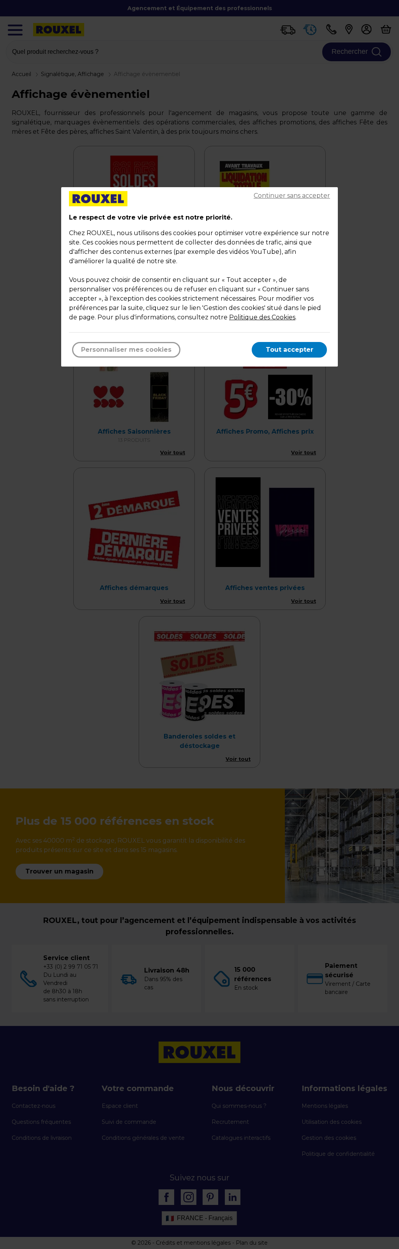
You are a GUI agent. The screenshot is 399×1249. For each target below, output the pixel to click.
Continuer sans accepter (292, 195)
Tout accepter (289, 349)
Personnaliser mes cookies (126, 349)
